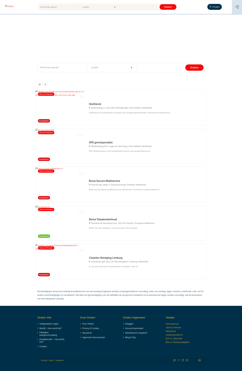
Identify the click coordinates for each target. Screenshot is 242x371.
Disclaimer (87, 333)
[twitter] (191, 360)
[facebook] (174, 360)
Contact (43, 346)
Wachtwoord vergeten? (136, 333)
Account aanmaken (134, 328)
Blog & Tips (130, 337)
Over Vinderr (88, 324)
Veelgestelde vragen (49, 324)
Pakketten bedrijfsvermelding (48, 333)
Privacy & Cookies (90, 328)
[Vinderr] (9, 6)
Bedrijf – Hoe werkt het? (50, 328)
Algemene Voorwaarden (93, 337)
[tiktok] (195, 360)
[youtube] (199, 360)
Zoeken (168, 7)
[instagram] (178, 360)
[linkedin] (182, 360)
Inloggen (216, 7)
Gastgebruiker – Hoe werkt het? (51, 340)
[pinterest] (187, 360)
